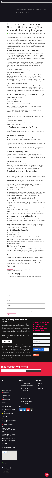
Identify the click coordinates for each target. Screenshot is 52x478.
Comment (9, 278)
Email (8, 300)
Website (9, 305)
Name (9, 295)
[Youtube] (28, 409)
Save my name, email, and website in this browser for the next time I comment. (26, 311)
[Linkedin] (24, 409)
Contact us (10, 269)
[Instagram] (31, 409)
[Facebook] (21, 409)
